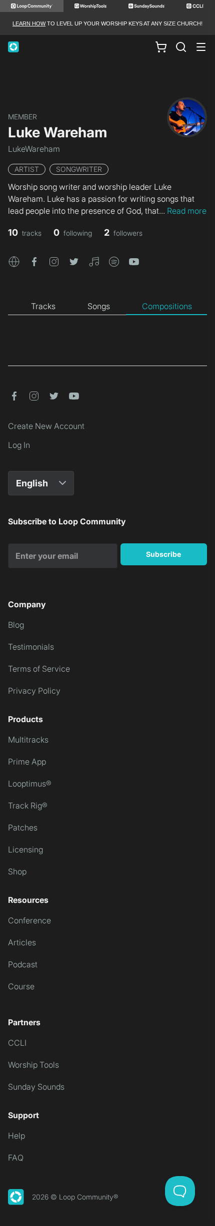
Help (16, 1136)
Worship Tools (33, 1065)
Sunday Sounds (36, 1087)
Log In (19, 445)
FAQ (16, 1158)
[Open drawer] (201, 47)
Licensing (25, 849)
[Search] (181, 47)
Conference (29, 920)
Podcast (23, 964)
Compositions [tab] (167, 306)
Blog (16, 625)
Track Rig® (28, 806)
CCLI (17, 1043)
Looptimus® (30, 784)
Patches (23, 827)
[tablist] (107, 307)
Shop (17, 871)
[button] (14, 261)
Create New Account (46, 426)
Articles (22, 942)
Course (21, 986)
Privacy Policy (34, 691)
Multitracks (28, 740)
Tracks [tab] (43, 306)
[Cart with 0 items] (161, 47)
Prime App (27, 762)
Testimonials (31, 647)
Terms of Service (39, 669)
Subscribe (163, 554)
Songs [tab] (99, 306)
